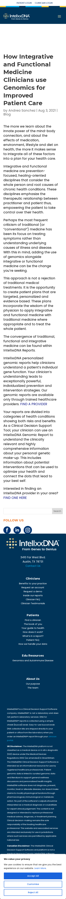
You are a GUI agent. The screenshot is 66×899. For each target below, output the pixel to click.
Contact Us (32, 566)
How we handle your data (33, 644)
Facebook (7, 530)
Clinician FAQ (33, 599)
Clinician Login (44, 3)
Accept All (33, 875)
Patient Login (24, 3)
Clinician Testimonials (33, 603)
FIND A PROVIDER (33, 404)
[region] (33, 876)
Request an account (32, 587)
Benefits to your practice (33, 583)
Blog (7, 114)
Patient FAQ (32, 640)
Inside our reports (33, 595)
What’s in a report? (32, 636)
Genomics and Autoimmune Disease (32, 660)
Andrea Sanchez (21, 110)
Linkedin (17, 530)
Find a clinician (33, 620)
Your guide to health (32, 628)
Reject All (33, 892)
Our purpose (33, 683)
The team (32, 687)
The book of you (33, 624)
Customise (33, 884)
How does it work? (33, 632)
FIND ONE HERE (15, 497)
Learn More (40, 868)
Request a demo (33, 591)
